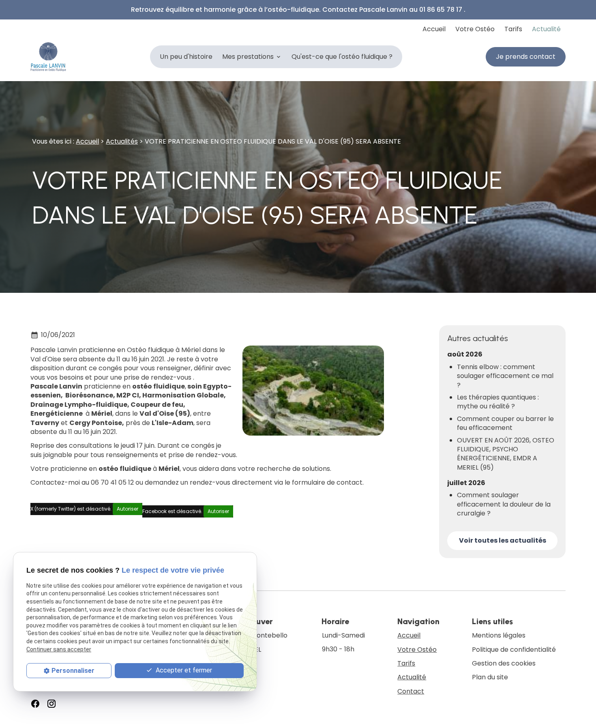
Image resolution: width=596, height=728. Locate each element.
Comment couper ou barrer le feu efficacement (505, 423)
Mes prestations (248, 56)
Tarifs (513, 29)
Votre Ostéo (475, 29)
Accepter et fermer (183, 670)
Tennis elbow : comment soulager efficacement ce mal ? (505, 376)
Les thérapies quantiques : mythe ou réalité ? (498, 402)
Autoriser (127, 508)
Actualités (122, 141)
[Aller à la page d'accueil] (48, 56)
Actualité (546, 29)
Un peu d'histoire (186, 56)
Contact (410, 691)
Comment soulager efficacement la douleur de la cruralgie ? (504, 504)
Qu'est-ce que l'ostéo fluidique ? (342, 56)
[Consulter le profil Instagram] (51, 704)
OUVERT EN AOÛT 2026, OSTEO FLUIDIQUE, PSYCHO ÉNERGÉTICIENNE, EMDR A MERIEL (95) (505, 454)
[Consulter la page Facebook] (35, 704)
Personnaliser (72, 670)
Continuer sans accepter (58, 649)
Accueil (434, 29)
